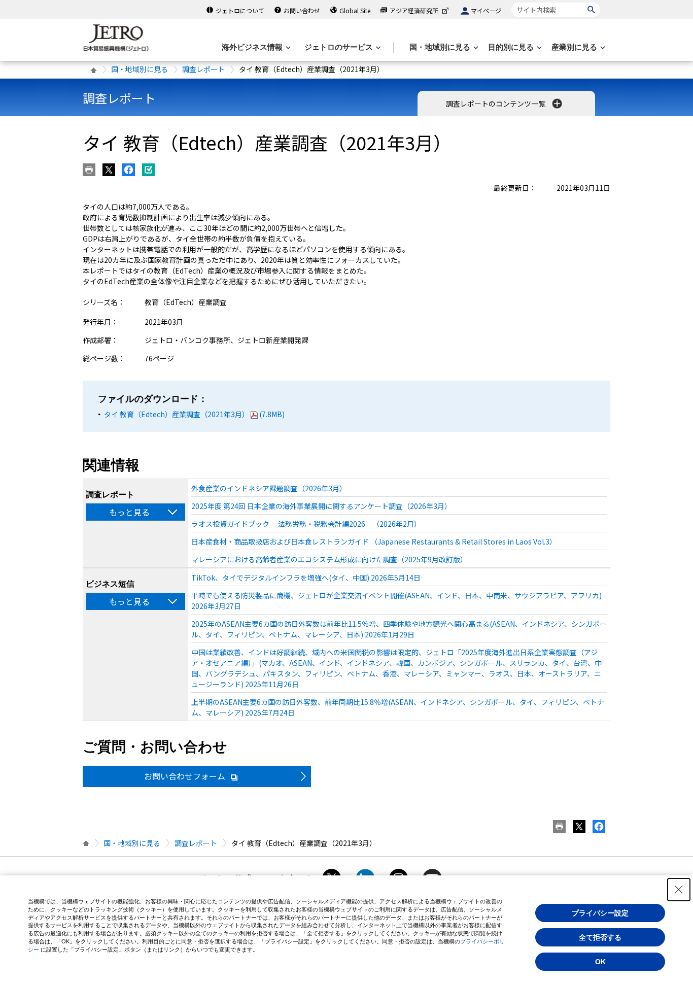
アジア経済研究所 (414, 10)
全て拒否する (600, 937)
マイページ (486, 10)
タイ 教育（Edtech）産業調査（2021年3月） (194, 414)
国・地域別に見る (139, 69)
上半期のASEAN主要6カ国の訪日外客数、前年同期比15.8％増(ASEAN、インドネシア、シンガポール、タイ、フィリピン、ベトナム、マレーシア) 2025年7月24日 (397, 707)
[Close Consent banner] (679, 889)
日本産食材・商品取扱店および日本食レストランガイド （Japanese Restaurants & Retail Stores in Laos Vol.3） (374, 541)
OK (600, 962)
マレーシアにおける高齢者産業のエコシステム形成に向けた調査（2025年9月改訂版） (329, 559)
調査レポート (203, 69)
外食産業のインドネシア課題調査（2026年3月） (268, 488)
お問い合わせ (302, 10)
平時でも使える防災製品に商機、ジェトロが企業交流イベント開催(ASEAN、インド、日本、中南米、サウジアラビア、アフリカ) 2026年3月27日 (396, 600)
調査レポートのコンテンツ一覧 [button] (496, 103)
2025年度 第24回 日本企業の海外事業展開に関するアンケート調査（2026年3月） (321, 506)
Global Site (354, 10)
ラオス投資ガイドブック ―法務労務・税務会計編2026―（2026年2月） (306, 524)
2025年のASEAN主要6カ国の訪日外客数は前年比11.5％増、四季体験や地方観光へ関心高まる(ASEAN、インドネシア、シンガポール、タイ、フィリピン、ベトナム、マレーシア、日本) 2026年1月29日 (399, 629)
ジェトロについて (240, 10)
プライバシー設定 (600, 913)
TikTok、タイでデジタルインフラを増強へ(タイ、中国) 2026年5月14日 (306, 577)
